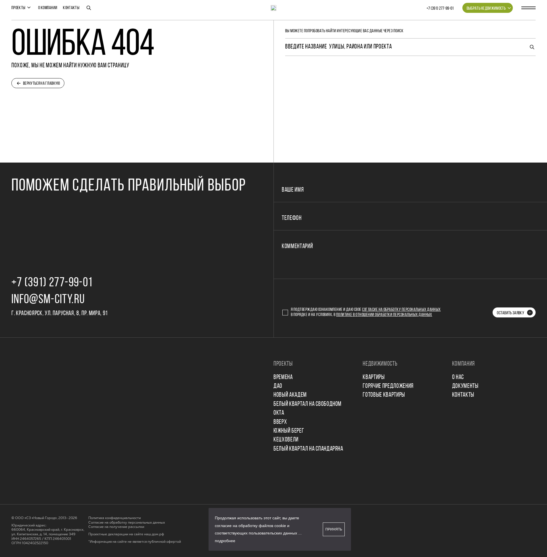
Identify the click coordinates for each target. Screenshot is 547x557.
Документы (465, 386)
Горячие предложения (388, 386)
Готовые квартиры (384, 395)
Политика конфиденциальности (114, 518)
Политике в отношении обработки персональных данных (384, 315)
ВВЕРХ (280, 422)
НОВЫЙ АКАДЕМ (290, 395)
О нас (458, 377)
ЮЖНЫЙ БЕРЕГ (289, 431)
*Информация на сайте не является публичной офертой (134, 542)
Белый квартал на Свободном (308, 404)
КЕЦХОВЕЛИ (286, 440)
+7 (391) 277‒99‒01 (440, 8)
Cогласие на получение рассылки (116, 527)
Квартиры (374, 377)
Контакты (71, 8)
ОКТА (279, 413)
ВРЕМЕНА (283, 377)
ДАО (278, 386)
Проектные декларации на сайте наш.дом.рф (126, 534)
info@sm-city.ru (48, 299)
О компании (47, 8)
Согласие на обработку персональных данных (401, 309)
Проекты (18, 8)
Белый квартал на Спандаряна (308, 449)
